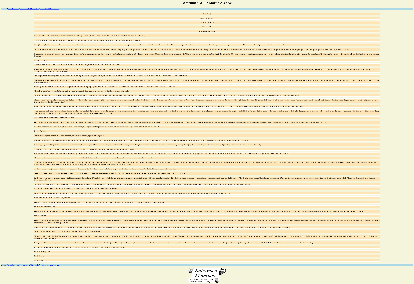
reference (24, 9)
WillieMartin (33, 9)
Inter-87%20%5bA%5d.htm (49, 9)
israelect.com (13, 9)
